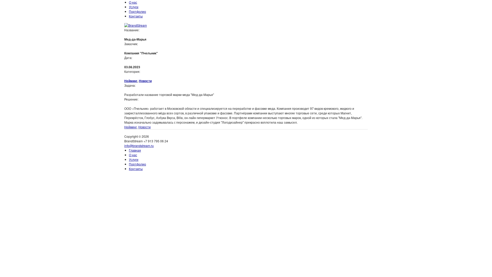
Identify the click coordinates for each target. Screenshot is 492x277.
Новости (145, 80)
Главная (135, 150)
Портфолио (137, 11)
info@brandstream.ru (139, 145)
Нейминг (130, 80)
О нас (133, 2)
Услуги (133, 7)
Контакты (136, 16)
